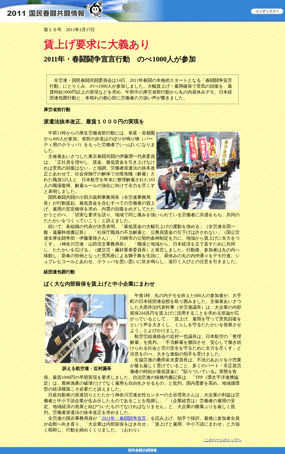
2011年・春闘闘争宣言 (124, 418)
